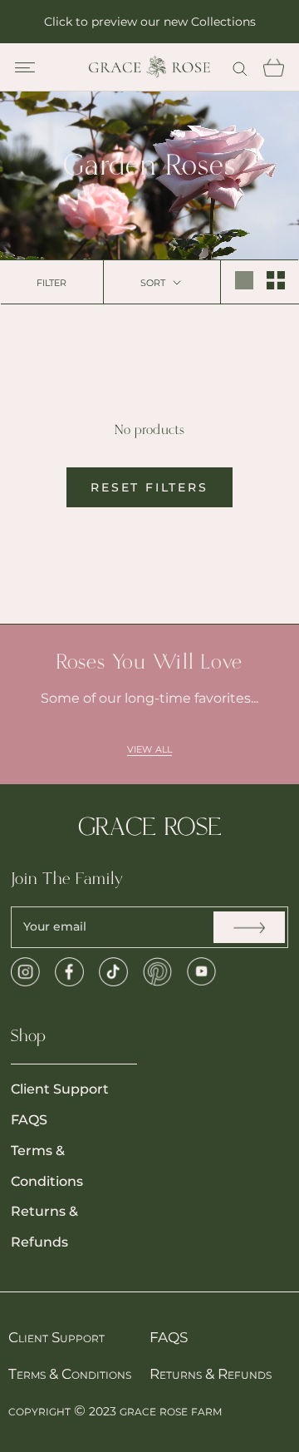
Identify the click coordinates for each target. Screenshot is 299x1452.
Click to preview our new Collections (150, 21)
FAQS (29, 1120)
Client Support (60, 1089)
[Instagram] (25, 971)
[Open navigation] (25, 67)
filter (51, 281)
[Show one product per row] (244, 280)
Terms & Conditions (47, 1166)
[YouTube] (201, 971)
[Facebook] (69, 971)
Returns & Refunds (44, 1226)
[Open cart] (273, 67)
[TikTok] (113, 971)
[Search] (240, 67)
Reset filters (149, 487)
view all (149, 748)
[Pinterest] (157, 971)
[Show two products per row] (276, 280)
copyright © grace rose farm (115, 1410)
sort (154, 281)
